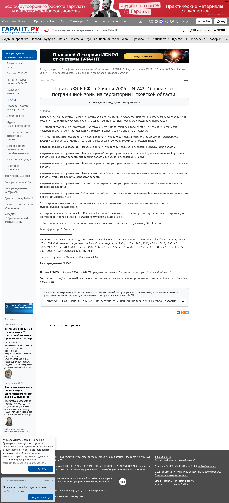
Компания (9, 21)
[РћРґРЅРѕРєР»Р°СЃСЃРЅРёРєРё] (183, 312)
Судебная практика (15, 39)
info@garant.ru (99, 490)
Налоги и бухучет (43, 39)
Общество (175, 39)
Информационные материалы (15, 190)
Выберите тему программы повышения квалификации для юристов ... (16, 431)
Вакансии (25, 21)
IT (186, 39)
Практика (76, 39)
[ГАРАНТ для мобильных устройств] (146, 21)
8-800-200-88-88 (163, 456)
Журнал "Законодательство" (19, 124)
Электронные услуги (19, 159)
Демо (63, 21)
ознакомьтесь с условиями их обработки (24, 462)
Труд (88, 39)
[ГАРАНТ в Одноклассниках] (177, 21)
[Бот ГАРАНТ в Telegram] (172, 21)
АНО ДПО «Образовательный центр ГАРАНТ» (16, 218)
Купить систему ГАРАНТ (18, 198)
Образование (139, 39)
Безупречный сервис (15, 65)
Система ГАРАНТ (17, 73)
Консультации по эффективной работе (17, 135)
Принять (41, 468)
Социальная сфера (107, 39)
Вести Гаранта (15, 116)
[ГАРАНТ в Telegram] (167, 21)
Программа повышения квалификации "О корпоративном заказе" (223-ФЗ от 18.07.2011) (18, 392)
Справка (45, 110)
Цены (54, 21)
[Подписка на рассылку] (140, 21)
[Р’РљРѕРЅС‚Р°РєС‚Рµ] (178, 312)
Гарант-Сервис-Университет (69, 496)
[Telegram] (187, 312)
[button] (207, 30)
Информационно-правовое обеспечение (18, 55)
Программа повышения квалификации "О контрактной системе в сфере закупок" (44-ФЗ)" (18, 333)
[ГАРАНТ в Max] (161, 21)
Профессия (197, 39)
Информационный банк (19, 182)
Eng (223, 21)
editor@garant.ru (207, 465)
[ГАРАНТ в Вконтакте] (151, 21)
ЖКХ (125, 39)
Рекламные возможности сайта (171, 475)
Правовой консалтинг (14, 91)
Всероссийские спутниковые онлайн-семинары (18, 149)
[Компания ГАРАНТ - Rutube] (182, 21)
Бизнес (62, 39)
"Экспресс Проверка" (13, 167)
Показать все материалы (63, 325)
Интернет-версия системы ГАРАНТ (17, 81)
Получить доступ (40, 497)
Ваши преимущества (17, 175)
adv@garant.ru (212, 471)
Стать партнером (98, 21)
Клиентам (119, 21)
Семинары (77, 21)
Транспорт (158, 39)
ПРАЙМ (11, 99)
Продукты (41, 21)
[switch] (46, 30)
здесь (137, 102)
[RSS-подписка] (188, 21)
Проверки (214, 39)
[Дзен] (156, 21)
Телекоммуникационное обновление (19, 206)
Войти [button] (206, 21)
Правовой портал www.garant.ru (18, 107)
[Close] (52, 480)
